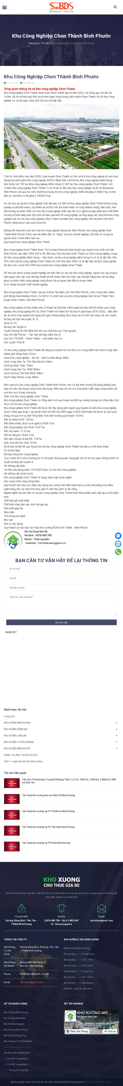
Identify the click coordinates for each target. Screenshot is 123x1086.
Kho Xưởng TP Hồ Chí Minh (18, 1041)
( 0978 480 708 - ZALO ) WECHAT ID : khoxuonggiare (61, 922)
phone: (7, 974)
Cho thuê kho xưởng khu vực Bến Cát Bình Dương (48, 795)
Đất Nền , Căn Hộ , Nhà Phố (78, 988)
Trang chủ (9, 716)
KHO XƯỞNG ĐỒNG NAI (15, 729)
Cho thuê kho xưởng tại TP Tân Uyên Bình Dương (48, 827)
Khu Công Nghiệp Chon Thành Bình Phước (51, 76)
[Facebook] (118, 536)
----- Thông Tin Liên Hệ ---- (18, 1070)
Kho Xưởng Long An (14, 1024)
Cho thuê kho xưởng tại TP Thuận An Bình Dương (48, 811)
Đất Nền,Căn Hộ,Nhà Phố (17, 1053)
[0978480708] (118, 552)
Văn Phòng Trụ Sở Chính (9, 950)
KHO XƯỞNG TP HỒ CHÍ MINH (19, 742)
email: (7, 982)
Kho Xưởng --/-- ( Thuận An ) (79, 971)
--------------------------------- (18, 1047)
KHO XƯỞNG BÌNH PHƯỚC (17, 748)
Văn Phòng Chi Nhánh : (10, 964)
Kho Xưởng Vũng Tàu (15, 1035)
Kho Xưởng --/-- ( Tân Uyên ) (79, 965)
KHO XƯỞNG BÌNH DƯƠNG (17, 722)
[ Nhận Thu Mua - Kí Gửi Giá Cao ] (21, 755)
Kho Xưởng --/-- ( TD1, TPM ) (79, 959)
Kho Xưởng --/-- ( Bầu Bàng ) (79, 983)
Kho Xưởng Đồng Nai (14, 1018)
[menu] (4, 8)
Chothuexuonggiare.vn (52, 543)
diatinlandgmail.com (101, 920)
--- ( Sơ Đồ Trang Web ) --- (17, 1058)
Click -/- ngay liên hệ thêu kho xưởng (23, 761)
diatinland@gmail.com (32, 982)
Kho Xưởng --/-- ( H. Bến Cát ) (79, 954)
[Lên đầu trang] (117, 1069)
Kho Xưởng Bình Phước (16, 1029)
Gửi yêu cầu (61, 622)
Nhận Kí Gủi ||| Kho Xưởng (77, 948)
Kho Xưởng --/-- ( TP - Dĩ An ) (79, 977)
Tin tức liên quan (15, 773)
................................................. (76, 994)
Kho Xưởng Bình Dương (16, 1012)
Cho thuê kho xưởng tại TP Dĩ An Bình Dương (46, 843)
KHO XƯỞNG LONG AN (15, 735)
